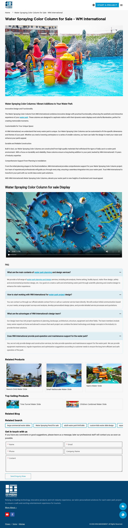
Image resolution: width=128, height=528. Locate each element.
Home (7, 12)
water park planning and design (39, 280)
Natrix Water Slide (104, 377)
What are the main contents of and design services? (39, 272)
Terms (14, 524)
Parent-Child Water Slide (24, 377)
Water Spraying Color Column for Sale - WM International (38, 12)
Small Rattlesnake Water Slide (64, 377)
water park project (57, 294)
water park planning (43, 272)
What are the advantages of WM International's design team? (34, 313)
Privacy (8, 524)
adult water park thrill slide (74, 425)
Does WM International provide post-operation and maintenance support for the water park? (47, 336)
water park (24, 117)
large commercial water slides (18, 425)
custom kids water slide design (102, 425)
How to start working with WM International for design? (39, 294)
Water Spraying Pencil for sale (47, 425)
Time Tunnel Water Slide (34, 404)
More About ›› (11, 507)
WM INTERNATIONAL (9, 5)
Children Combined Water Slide (94, 404)
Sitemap (22, 524)
